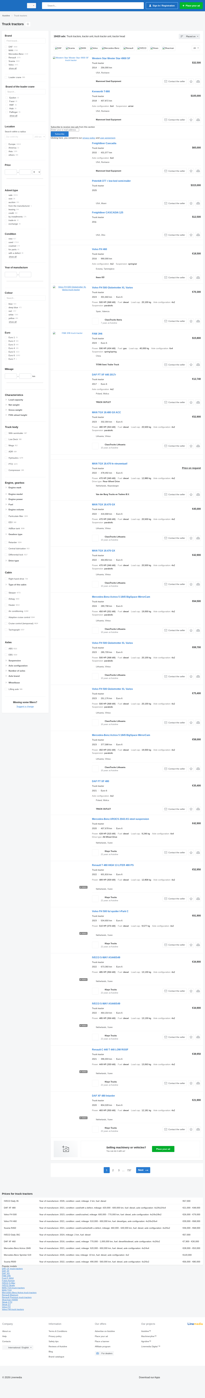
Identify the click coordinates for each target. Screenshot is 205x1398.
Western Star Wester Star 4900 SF (111, 58)
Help (4, 1336)
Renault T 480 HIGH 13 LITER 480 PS (113, 865)
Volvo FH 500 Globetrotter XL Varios (112, 287)
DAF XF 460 (10, 1241)
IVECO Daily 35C (12, 1234)
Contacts (6, 1341)
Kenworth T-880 (101, 91)
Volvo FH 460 (99, 249)
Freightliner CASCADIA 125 (107, 212)
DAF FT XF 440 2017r (104, 374)
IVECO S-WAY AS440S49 (106, 957)
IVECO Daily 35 (11, 1201)
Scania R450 (10, 1228)
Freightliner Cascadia (104, 143)
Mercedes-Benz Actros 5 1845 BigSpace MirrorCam (121, 597)
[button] (191, 81)
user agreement (107, 138)
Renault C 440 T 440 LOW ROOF (110, 1049)
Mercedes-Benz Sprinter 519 (17, 1255)
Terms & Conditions (58, 1331)
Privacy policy (55, 1336)
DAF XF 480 (10, 1208)
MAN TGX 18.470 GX (103, 504)
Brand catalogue (56, 1356)
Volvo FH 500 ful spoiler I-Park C (110, 911)
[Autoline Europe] (12, 5)
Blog (51, 1351)
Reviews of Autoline (58, 1346)
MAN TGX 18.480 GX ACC (106, 412)
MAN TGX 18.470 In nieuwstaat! (109, 463)
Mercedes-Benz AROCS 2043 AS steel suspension (120, 819)
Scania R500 (10, 1261)
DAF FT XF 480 (100, 781)
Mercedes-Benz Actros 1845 (17, 1248)
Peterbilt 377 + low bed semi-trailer (111, 181)
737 (129, 1170)
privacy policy (89, 138)
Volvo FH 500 (10, 1214)
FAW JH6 (97, 333)
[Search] (45, 5)
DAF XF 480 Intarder (103, 1095)
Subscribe (59, 134)
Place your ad (163, 1149)
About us (6, 1331)
